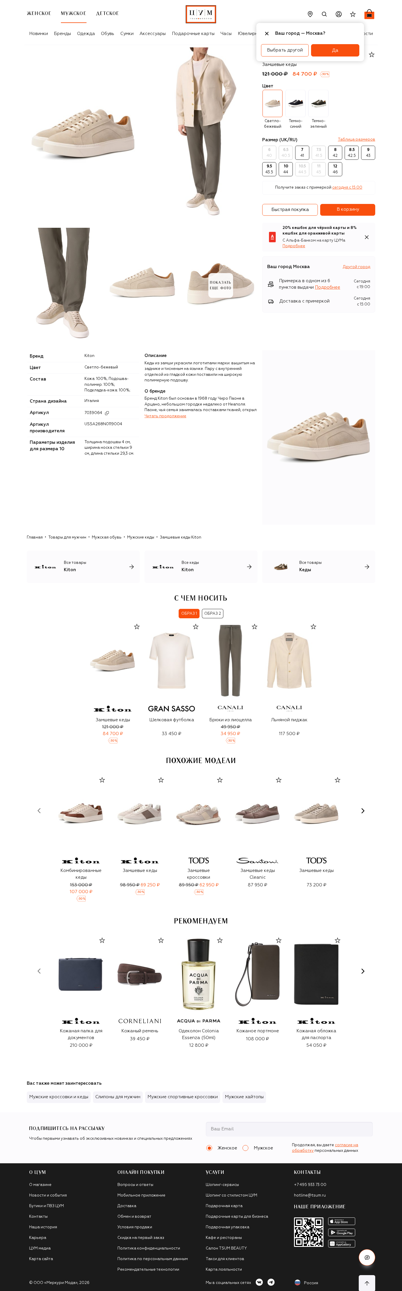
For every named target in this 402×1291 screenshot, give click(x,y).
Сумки (127, 33)
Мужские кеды (140, 537)
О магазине (40, 1185)
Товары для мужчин (67, 537)
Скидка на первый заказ (140, 1238)
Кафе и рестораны (224, 1238)
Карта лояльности (224, 1270)
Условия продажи (134, 1227)
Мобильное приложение (141, 1195)
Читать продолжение (165, 416)
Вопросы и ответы (135, 1185)
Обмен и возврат (134, 1217)
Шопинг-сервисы (222, 1185)
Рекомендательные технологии (148, 1270)
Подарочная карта (224, 1206)
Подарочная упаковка (227, 1227)
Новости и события (48, 1195)
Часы (226, 33)
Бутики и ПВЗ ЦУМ (46, 1206)
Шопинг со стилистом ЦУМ (231, 1195)
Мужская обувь (107, 537)
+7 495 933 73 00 (310, 1185)
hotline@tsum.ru (310, 1195)
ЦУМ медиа (40, 1248)
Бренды (62, 33)
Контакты (38, 1217)
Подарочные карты (193, 33)
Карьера (37, 1238)
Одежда (86, 33)
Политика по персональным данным (152, 1259)
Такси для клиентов (225, 1259)
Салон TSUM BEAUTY (226, 1248)
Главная (35, 537)
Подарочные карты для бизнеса (237, 1217)
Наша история (43, 1227)
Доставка (126, 1206)
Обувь (107, 33)
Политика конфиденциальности (148, 1248)
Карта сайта (41, 1259)
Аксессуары (152, 33)
